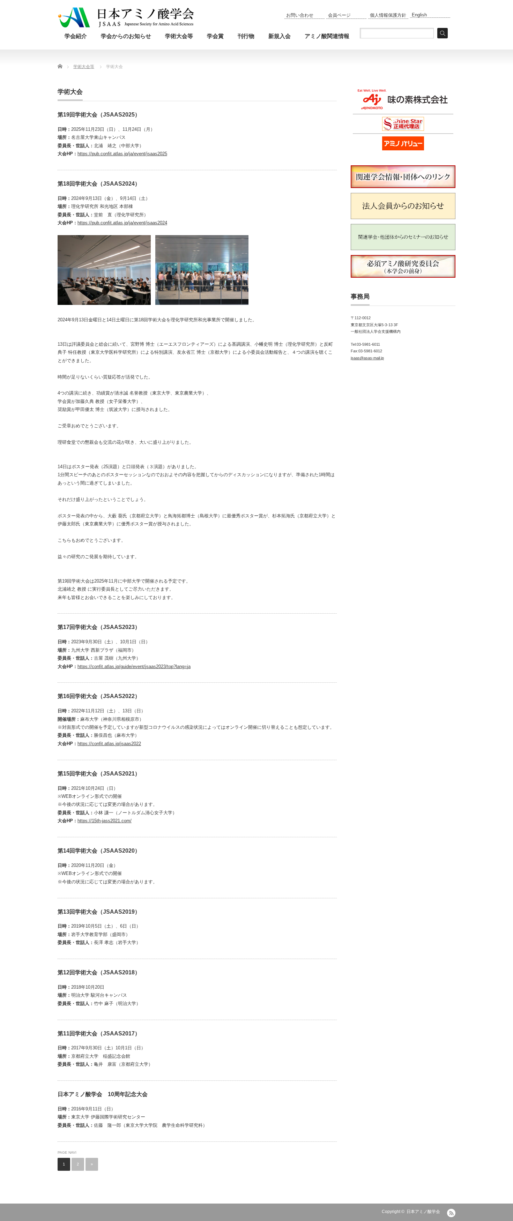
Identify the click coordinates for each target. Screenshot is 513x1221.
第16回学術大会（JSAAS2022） (99, 696)
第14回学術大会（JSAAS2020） (99, 851)
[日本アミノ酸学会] (126, 19)
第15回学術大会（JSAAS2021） (99, 774)
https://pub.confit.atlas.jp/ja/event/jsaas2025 (122, 153)
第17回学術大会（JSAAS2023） (99, 627)
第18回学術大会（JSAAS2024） (99, 184)
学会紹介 (76, 36)
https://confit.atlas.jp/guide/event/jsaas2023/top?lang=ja (134, 666)
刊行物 (246, 36)
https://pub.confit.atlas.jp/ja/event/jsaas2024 (122, 222)
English (419, 14)
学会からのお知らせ (126, 36)
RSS (451, 1213)
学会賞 (215, 36)
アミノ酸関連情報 (327, 36)
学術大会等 (179, 36)
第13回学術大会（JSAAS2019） (99, 912)
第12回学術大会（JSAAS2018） (99, 972)
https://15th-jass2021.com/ (104, 820)
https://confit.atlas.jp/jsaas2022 (109, 743)
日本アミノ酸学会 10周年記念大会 (103, 1094)
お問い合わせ (299, 15)
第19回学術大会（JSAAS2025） (99, 115)
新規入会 (279, 36)
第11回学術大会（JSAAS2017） (99, 1033)
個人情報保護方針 (388, 15)
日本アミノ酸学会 (423, 1211)
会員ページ (339, 15)
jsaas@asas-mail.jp (367, 358)
